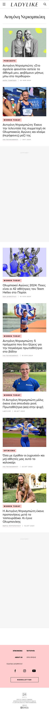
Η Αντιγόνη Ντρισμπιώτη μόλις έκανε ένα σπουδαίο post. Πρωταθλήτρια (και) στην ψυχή (23, 403)
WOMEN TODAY (12, 120)
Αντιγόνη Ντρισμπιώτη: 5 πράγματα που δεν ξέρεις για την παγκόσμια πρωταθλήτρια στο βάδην (22, 346)
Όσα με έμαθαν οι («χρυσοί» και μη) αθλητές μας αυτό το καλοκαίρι (24, 458)
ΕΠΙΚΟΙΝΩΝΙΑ (17, 651)
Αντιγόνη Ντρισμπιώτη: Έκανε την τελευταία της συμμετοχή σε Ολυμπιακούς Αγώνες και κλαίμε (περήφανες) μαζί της (24, 129)
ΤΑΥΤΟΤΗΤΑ (31, 651)
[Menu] (4, 4)
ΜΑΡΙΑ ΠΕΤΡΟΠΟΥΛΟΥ (12, 526)
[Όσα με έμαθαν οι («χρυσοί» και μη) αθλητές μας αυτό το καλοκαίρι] (24, 432)
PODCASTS (10, 61)
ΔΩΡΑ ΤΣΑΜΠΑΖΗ (10, 80)
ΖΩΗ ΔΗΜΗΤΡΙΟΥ (10, 296)
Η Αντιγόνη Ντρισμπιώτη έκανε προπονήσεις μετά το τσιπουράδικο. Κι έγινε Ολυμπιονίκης (23, 516)
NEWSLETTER (24, 680)
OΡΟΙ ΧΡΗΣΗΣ (31, 657)
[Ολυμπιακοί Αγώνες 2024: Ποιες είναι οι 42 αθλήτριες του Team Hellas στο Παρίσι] (24, 262)
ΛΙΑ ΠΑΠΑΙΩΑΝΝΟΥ (11, 139)
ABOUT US (18, 657)
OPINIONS (9, 450)
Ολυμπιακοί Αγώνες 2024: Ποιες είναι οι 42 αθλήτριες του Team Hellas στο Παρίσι (24, 288)
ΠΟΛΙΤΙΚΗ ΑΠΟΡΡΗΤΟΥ (14, 664)
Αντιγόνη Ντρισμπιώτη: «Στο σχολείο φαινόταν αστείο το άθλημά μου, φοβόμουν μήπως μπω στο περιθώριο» (23, 70)
